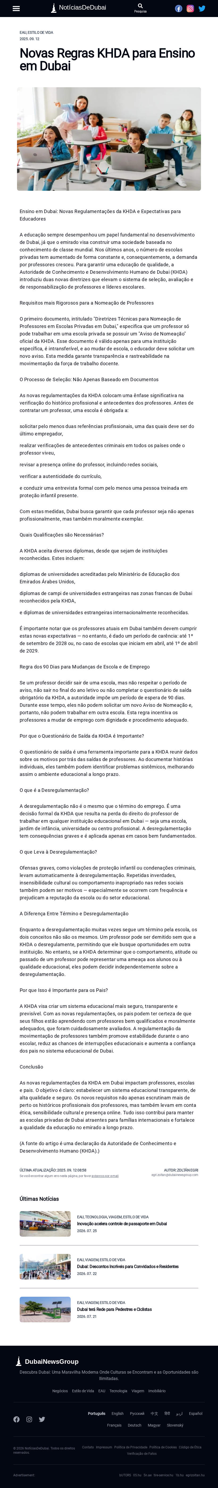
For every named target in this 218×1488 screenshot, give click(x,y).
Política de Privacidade (130, 1447)
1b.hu (179, 1475)
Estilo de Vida (83, 1391)
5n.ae (148, 1475)
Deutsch (134, 1425)
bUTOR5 (125, 1475)
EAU (101, 1391)
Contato (88, 1447)
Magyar (154, 1425)
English (118, 1413)
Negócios (60, 1391)
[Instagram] (29, 1419)
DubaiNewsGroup (52, 1361)
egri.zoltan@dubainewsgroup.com (175, 1175)
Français (114, 1425)
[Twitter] (42, 1419)
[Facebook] (16, 1419)
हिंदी (167, 1413)
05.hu (137, 1475)
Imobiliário (157, 1391)
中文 (154, 1413)
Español (195, 1413)
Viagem (138, 1391)
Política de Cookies (163, 1447)
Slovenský (175, 1425)
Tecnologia (118, 1391)
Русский (137, 1413)
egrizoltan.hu (195, 1475)
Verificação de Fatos (142, 1454)
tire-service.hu (163, 1475)
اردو (179, 1413)
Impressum (104, 1447)
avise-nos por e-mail (104, 1176)
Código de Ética (190, 1447)
